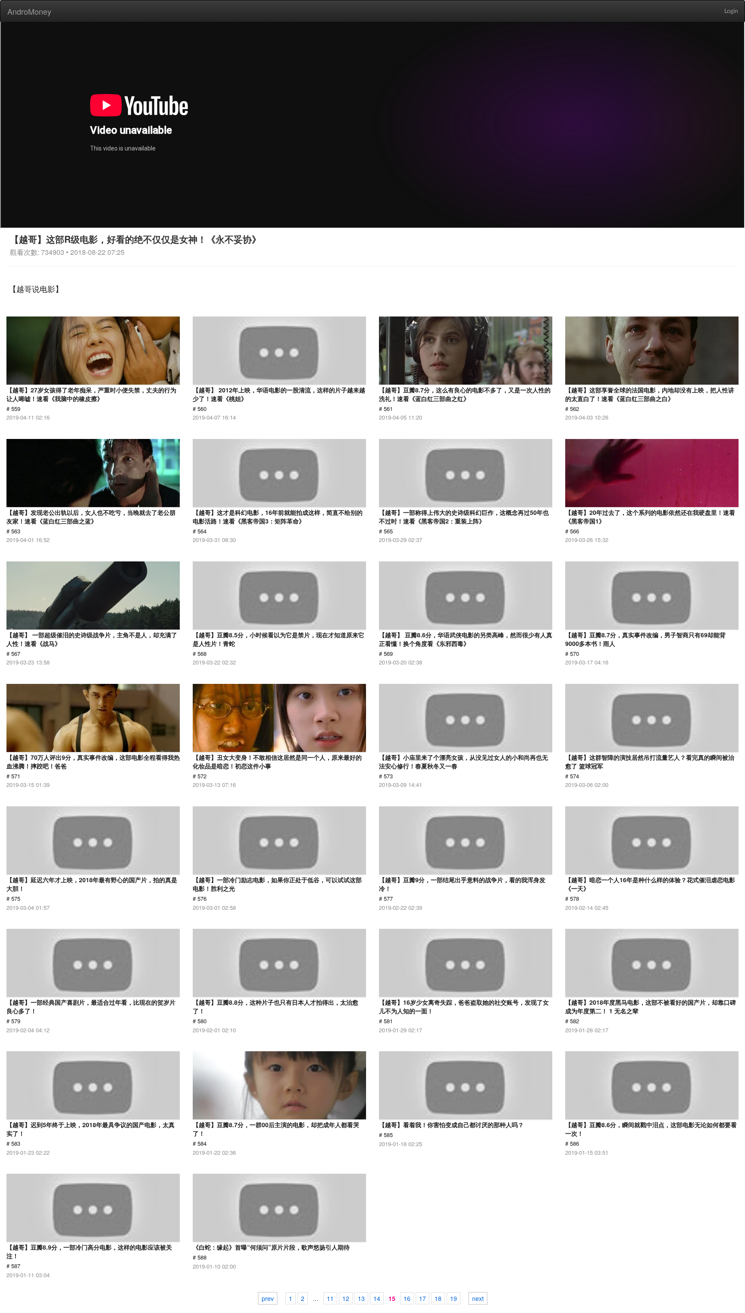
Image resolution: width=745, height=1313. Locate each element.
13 (361, 1298)
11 (330, 1298)
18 (438, 1298)
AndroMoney (29, 11)
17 (422, 1298)
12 (345, 1298)
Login (731, 11)
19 (453, 1298)
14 (376, 1298)
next (478, 1298)
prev (268, 1298)
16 (407, 1298)
